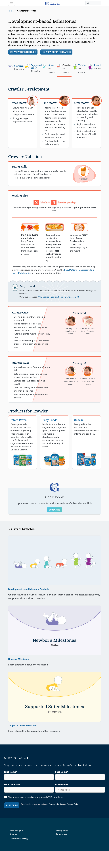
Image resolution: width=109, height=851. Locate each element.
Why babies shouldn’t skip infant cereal (58, 296)
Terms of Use (61, 834)
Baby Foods (49, 420)
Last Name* (61, 771)
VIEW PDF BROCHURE (23, 52)
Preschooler (100, 65)
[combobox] (79, 790)
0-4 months (19, 69)
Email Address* (12, 784)
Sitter (51, 65)
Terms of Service (56, 804)
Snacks (78, 420)
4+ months (35, 71)
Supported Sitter (36, 66)
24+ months (99, 68)
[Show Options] (102, 790)
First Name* (10, 771)
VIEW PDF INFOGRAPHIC (56, 52)
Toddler (82, 65)
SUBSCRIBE (54, 509)
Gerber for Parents (19, 838)
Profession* (61, 784)
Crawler (66, 65)
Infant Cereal (19, 420)
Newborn (18, 66)
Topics (11, 10)
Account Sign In (16, 830)
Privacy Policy (72, 804)
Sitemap (13, 834)
